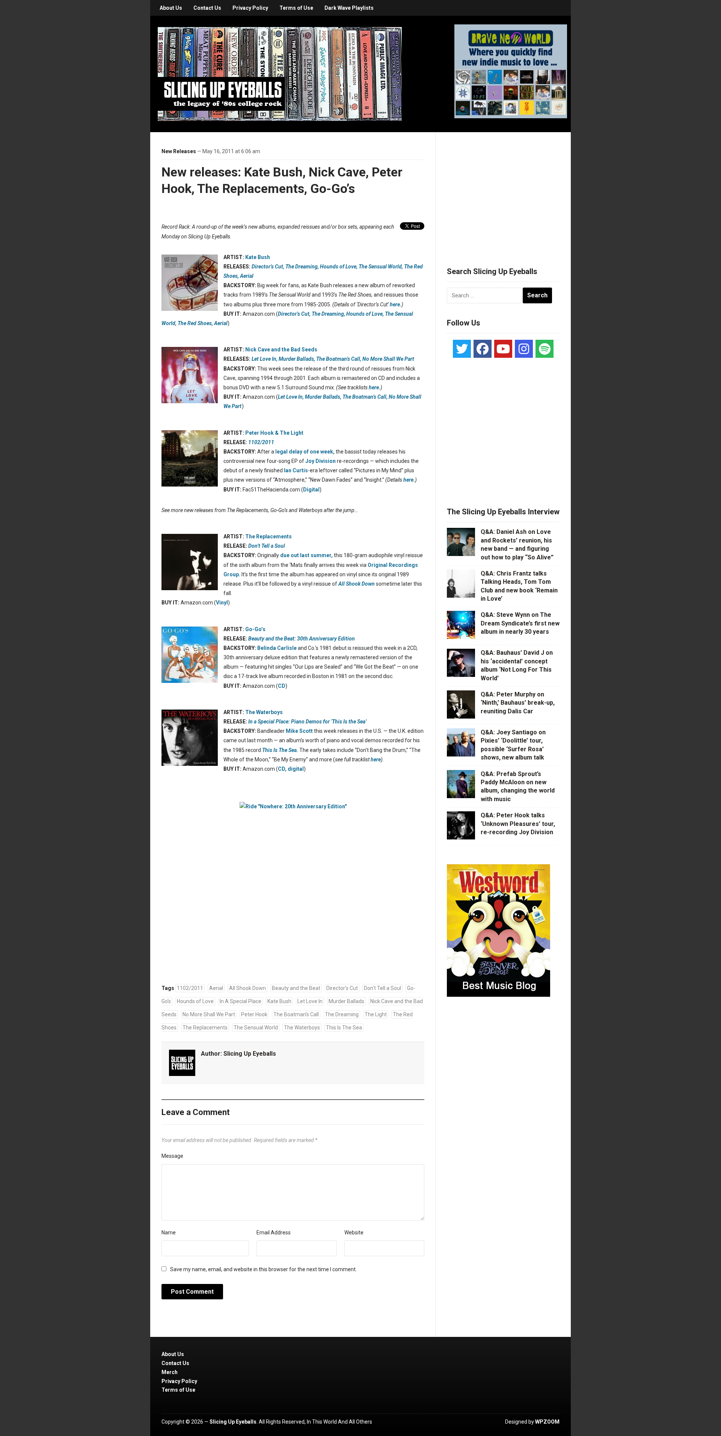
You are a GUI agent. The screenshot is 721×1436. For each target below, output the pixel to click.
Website (354, 1233)
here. (395, 304)
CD (281, 686)
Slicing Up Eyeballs (249, 1053)
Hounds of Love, (338, 267)
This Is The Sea (344, 1028)
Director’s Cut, (268, 267)
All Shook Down (247, 988)
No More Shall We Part (209, 1014)
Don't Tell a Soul (382, 988)
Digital (311, 490)
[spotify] (544, 349)
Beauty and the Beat (296, 988)
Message (172, 1156)
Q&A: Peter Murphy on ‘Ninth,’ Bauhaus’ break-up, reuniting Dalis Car (518, 703)
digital (296, 769)
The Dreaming (342, 1014)
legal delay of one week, (305, 452)
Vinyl (222, 603)
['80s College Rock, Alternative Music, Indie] (280, 74)
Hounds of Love (195, 1001)
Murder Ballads (346, 1001)
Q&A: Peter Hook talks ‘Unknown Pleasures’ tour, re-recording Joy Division (518, 824)
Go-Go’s (255, 629)
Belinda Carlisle (277, 648)
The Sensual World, (381, 267)
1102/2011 (190, 988)
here (376, 759)
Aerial (246, 276)
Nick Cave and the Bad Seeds (281, 350)
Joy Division (320, 461)
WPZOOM (547, 1422)
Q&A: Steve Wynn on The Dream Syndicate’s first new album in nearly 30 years (520, 623)
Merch (169, 1372)
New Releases (178, 151)
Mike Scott (299, 731)
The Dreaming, (302, 267)
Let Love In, (265, 359)
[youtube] (503, 349)
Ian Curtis (296, 470)
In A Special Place (240, 1001)
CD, (282, 769)
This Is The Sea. (280, 750)
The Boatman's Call (296, 1014)
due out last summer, (306, 555)
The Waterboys (264, 712)
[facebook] (483, 349)
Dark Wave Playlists (349, 8)
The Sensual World (256, 1028)
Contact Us (207, 8)
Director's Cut (342, 988)
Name (168, 1233)
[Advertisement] (503, 190)
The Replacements (268, 536)
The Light (376, 1014)
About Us (171, 8)
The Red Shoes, (195, 323)
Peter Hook (254, 1014)
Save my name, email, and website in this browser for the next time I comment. (263, 1269)
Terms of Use (296, 8)
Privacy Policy (250, 8)
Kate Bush (257, 257)
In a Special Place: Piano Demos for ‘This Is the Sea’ (307, 722)
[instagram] (524, 349)
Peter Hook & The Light (274, 433)
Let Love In (310, 1001)
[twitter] (462, 349)
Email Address (273, 1233)
